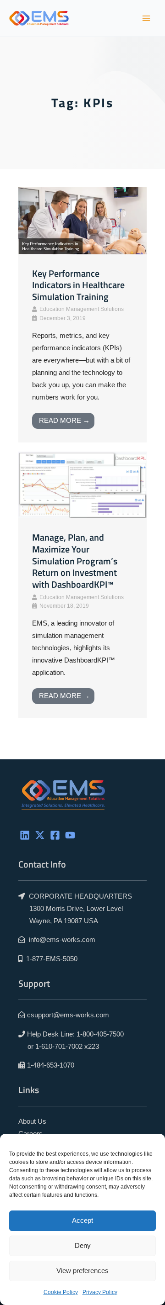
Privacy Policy (99, 1292)
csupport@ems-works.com (68, 1015)
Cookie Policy (61, 1292)
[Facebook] (55, 835)
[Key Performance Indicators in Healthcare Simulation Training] (82, 220)
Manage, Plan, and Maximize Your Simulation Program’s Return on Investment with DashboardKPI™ (74, 561)
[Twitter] (39, 835)
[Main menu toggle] (146, 18)
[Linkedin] (24, 835)
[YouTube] (70, 835)
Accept (82, 1220)
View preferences (82, 1270)
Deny (83, 1245)
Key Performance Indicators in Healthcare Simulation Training (78, 285)
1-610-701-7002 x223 (67, 1046)
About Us (32, 1121)
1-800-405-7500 (100, 1034)
